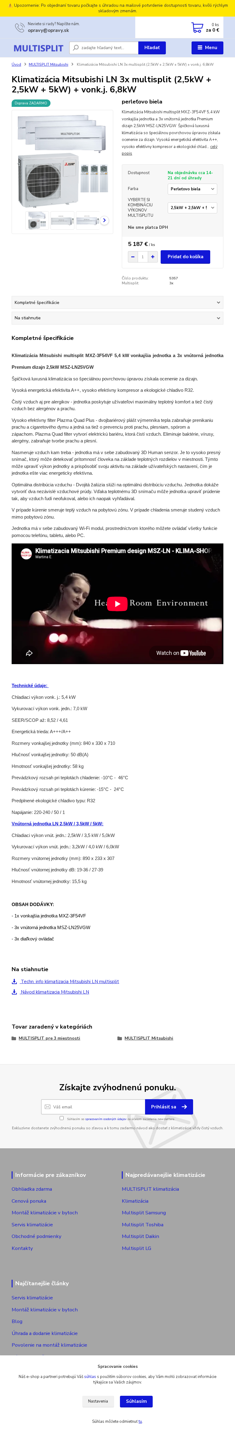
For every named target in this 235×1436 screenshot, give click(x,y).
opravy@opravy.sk (48, 30)
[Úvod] (38, 47)
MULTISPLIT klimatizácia (150, 1189)
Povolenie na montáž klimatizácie (49, 1344)
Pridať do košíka (185, 257)
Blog (17, 1321)
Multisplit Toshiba (142, 1224)
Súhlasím (136, 1401)
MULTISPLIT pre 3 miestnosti (49, 1038)
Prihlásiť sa (164, 1107)
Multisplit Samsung (144, 1212)
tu (140, 1421)
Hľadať (152, 48)
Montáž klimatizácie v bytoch (45, 1212)
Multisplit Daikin (140, 1236)
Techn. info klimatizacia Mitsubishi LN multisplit (69, 982)
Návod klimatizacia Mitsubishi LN (54, 992)
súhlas (90, 1377)
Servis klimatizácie (32, 1224)
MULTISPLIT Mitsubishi (48, 64)
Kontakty (22, 1248)
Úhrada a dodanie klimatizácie (45, 1333)
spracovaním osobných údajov (105, 1119)
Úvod (16, 64)
